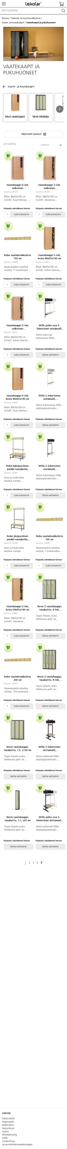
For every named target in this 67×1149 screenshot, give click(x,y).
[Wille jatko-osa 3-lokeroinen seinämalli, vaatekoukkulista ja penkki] (49, 308)
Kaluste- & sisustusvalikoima (25, 18)
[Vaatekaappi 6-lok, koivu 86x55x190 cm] (17, 378)
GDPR (5, 1138)
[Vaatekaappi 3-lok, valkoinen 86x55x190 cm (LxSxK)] (17, 308)
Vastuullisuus (8, 1128)
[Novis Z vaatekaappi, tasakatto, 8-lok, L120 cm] (49, 659)
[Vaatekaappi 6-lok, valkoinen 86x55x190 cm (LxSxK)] (17, 168)
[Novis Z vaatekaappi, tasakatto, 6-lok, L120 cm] (49, 589)
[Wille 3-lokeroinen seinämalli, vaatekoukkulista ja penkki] (49, 378)
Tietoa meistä (8, 1119)
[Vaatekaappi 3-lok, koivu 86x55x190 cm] (49, 238)
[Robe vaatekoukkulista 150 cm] (17, 238)
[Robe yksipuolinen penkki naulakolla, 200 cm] (17, 519)
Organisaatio (8, 1122)
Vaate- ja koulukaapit (13, 22)
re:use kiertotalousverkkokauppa (17, 1145)
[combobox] (33, 10)
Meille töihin (8, 1125)
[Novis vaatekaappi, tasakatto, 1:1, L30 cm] (17, 800)
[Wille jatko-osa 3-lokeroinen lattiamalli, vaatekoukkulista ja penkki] (49, 800)
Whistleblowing (9, 1135)
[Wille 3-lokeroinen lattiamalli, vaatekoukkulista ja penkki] (49, 730)
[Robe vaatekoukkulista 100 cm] (49, 519)
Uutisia (5, 1132)
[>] (42, 862)
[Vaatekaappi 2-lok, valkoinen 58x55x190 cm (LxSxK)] (49, 168)
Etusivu (5, 18)
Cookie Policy (8, 1141)
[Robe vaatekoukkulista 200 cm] (17, 659)
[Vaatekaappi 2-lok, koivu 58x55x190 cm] (17, 589)
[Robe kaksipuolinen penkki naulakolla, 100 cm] (17, 449)
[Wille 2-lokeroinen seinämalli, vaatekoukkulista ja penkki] (49, 449)
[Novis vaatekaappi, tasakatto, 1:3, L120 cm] (17, 730)
